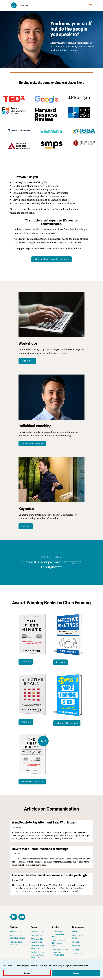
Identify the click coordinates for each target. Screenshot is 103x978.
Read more (26, 661)
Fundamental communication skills (58, 934)
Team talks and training (16, 943)
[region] (51, 969)
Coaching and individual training (17, 936)
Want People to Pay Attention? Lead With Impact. (44, 822)
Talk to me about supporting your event (51, 259)
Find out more (27, 360)
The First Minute (37, 931)
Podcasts (76, 942)
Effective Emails (37, 935)
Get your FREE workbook (67, 723)
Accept (76, 972)
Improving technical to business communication (60, 952)
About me (76, 945)
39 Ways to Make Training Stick (38, 940)
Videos (75, 931)
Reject (27, 972)
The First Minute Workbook (37, 947)
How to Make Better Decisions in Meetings (40, 849)
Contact (75, 949)
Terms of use (77, 953)
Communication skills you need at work (58, 943)
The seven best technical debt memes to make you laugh (49, 875)
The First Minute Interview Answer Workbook (38, 955)
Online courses (16, 931)
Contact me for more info (32, 443)
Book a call (26, 526)
